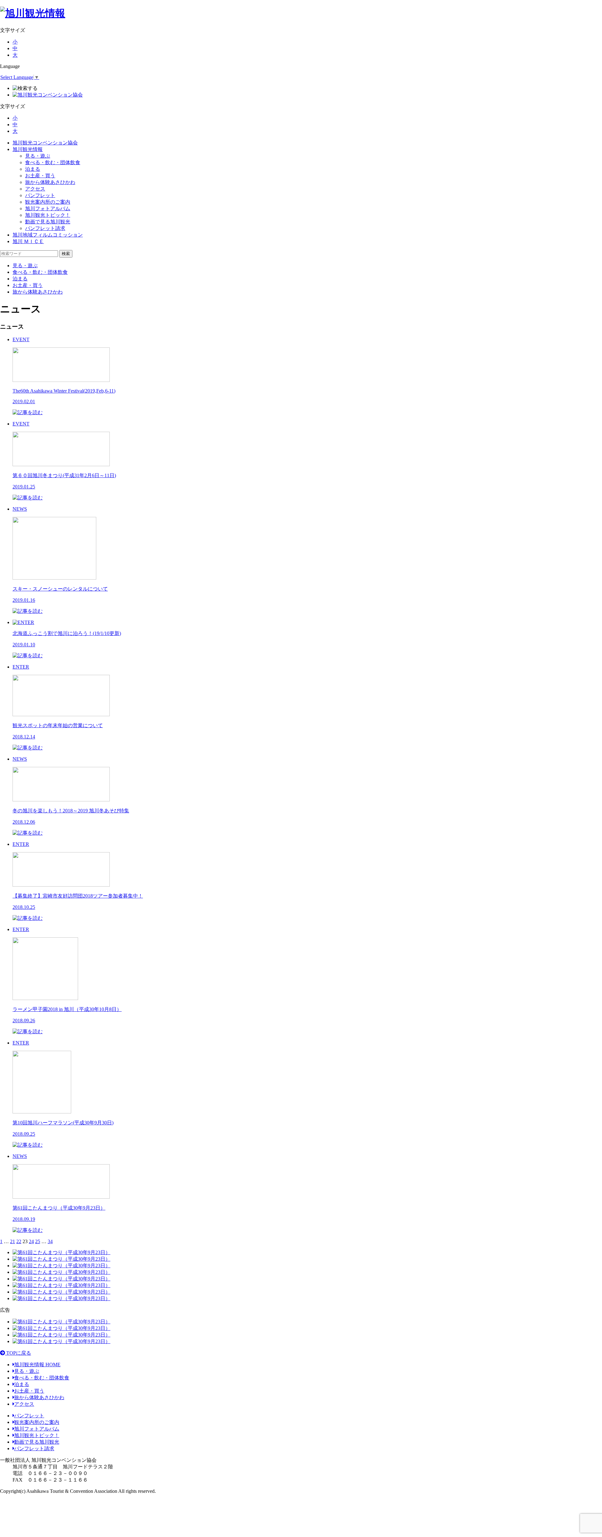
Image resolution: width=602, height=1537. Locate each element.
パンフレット (40, 195)
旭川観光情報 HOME (37, 1364)
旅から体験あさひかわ (50, 182)
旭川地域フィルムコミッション (48, 234)
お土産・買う (40, 175)
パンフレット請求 (45, 228)
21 (12, 1241)
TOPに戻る (18, 1353)
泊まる (32, 169)
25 (37, 1241)
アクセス (35, 188)
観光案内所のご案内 (47, 202)
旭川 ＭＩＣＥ (28, 241)
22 (18, 1241)
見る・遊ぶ (37, 156)
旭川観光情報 (28, 149)
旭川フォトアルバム (47, 208)
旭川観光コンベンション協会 (45, 142)
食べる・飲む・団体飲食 (52, 162)
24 (31, 1241)
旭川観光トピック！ (47, 215)
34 (50, 1241)
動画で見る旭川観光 (47, 221)
